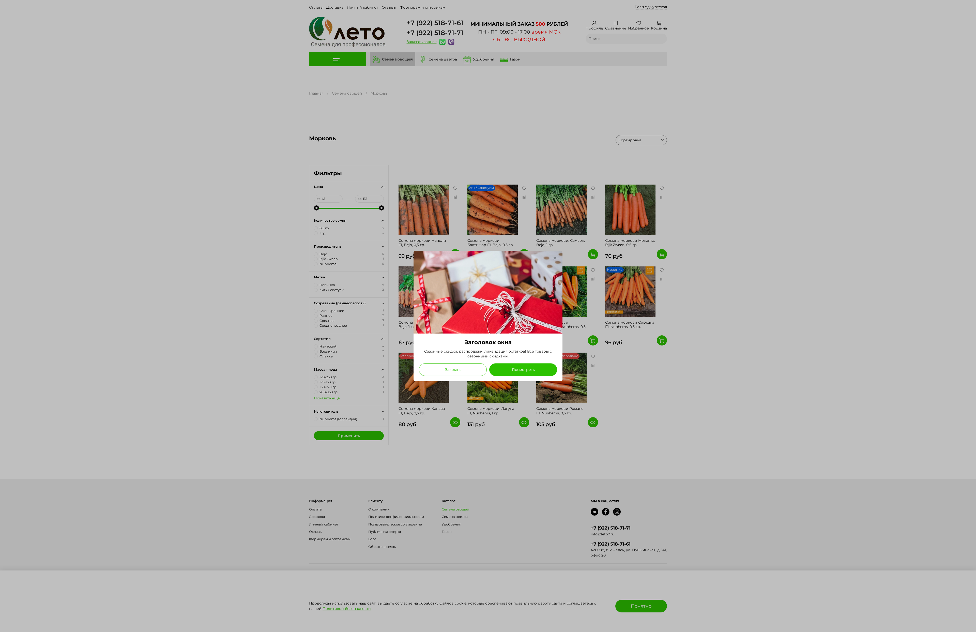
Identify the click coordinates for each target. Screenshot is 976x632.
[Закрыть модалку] (555, 258)
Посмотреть (523, 369)
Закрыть (453, 369)
